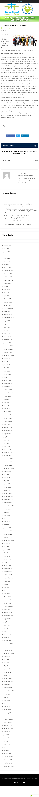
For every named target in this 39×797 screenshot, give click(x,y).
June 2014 (7, 700)
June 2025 (7, 289)
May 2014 (6, 703)
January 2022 (8, 418)
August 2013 (7, 731)
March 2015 (7, 672)
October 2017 (8, 575)
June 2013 (7, 738)
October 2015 (8, 650)
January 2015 (8, 678)
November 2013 (8, 722)
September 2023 (9, 355)
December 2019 (8, 496)
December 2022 (8, 383)
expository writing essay (8, 111)
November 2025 (8, 274)
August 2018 (7, 543)
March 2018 (7, 559)
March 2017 (7, 597)
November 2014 (8, 684)
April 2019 (7, 521)
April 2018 (7, 556)
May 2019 (6, 518)
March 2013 (7, 747)
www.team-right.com (26, 50)
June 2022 (7, 402)
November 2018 (8, 534)
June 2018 (7, 550)
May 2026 (6, 255)
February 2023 (8, 377)
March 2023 (7, 374)
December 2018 (8, 531)
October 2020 (8, 465)
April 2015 (7, 669)
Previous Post (6, 160)
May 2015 (6, 666)
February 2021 (8, 452)
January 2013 (8, 753)
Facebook (11, 136)
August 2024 (7, 321)
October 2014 (8, 688)
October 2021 (8, 427)
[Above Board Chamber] (19, 9)
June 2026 (7, 252)
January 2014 (8, 716)
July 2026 (6, 249)
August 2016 (7, 619)
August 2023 (7, 358)
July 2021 (6, 437)
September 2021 (9, 430)
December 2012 (8, 757)
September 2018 (9, 540)
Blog (4, 126)
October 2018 (8, 537)
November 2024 (8, 311)
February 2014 (8, 713)
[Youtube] (24, 782)
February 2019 (8, 525)
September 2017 (9, 578)
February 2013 (8, 750)
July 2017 (6, 584)
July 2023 (6, 361)
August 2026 (7, 245)
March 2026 (7, 261)
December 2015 (8, 644)
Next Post (35, 160)
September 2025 (9, 280)
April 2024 (7, 333)
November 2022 (8, 387)
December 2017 (8, 568)
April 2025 (7, 296)
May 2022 (6, 405)
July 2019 (6, 512)
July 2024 (6, 324)
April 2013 (7, 744)
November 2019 (8, 499)
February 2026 (8, 264)
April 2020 (7, 484)
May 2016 (6, 628)
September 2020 (9, 468)
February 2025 (8, 302)
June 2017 (7, 587)
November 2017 (8, 572)
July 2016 (6, 622)
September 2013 (9, 728)
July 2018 (6, 546)
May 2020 (6, 481)
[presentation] (34, 146)
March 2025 (7, 299)
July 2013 (6, 735)
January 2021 (8, 456)
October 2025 (8, 277)
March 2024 (7, 336)
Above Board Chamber (18, 778)
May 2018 (6, 553)
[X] (20, 782)
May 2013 (6, 741)
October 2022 (8, 390)
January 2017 (8, 603)
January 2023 (8, 380)
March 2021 (7, 449)
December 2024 (8, 308)
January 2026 (8, 267)
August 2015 (7, 656)
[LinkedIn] (17, 782)
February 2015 (8, 675)
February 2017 (8, 600)
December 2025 (8, 270)
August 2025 (7, 283)
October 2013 (8, 725)
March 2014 (7, 710)
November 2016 (8, 609)
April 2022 (7, 408)
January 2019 (8, 528)
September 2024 (9, 318)
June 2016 (7, 625)
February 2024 (8, 339)
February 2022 (8, 415)
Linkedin (26, 136)
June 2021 (7, 440)
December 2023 (8, 346)
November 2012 (8, 760)
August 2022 (7, 396)
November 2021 (8, 424)
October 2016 (8, 612)
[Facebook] (15, 782)
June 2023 (7, 365)
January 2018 (8, 565)
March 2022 (7, 412)
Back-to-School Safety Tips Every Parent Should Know (20, 221)
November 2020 (8, 462)
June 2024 (7, 327)
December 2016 (8, 606)
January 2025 (8, 305)
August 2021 (7, 434)
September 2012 (9, 766)
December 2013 (8, 719)
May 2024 (6, 330)
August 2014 (7, 694)
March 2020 (7, 487)
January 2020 (8, 493)
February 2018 (8, 562)
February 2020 (8, 490)
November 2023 (8, 349)
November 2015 (8, 647)
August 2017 (7, 581)
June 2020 (7, 477)
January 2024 (8, 343)
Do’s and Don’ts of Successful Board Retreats (17, 224)
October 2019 (8, 503)
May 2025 (6, 292)
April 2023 (7, 371)
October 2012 (8, 763)
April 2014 (7, 706)
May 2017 (6, 590)
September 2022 (9, 393)
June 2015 (7, 662)
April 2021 (7, 446)
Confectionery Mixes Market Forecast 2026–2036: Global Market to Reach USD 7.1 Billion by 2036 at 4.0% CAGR (20, 211)
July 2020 (6, 474)
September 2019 (9, 506)
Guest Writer (13, 28)
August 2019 (7, 509)
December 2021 (8, 421)
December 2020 (8, 459)
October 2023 (8, 352)
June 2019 (7, 515)
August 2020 (7, 471)
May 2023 (6, 368)
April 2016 (7, 631)
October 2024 (8, 314)
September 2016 (9, 615)
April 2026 (7, 258)
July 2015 (6, 659)
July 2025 (6, 286)
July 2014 (6, 697)
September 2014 (9, 691)
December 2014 (8, 681)
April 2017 (7, 594)
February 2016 (8, 637)
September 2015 (9, 653)
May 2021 (6, 443)
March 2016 (7, 634)
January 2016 (8, 641)
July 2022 (6, 399)
